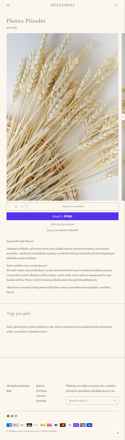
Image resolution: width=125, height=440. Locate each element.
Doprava (41, 396)
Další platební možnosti (62, 224)
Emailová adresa (77, 397)
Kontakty (41, 401)
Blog (9, 391)
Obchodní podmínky (18, 386)
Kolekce (40, 386)
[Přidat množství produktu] (10, 206)
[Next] (121, 117)
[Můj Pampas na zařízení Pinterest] (12, 416)
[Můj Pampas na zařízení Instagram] (16, 416)
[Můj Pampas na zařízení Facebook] (8, 416)
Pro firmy (41, 391)
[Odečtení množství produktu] (21, 206)
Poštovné (50, 230)
